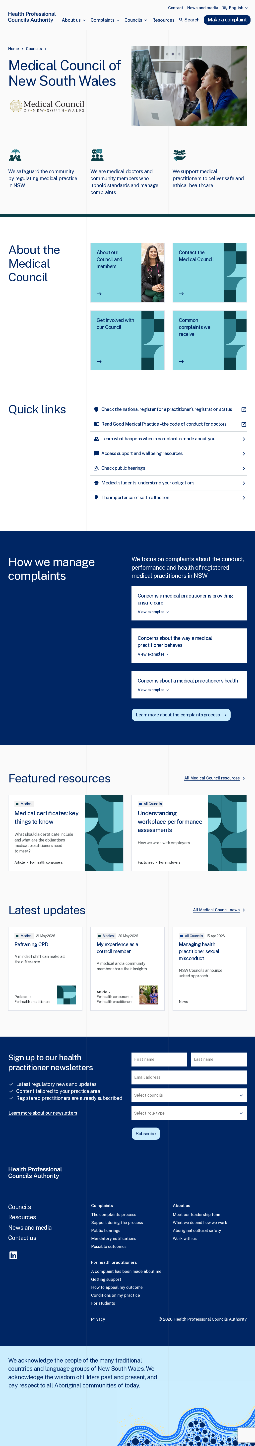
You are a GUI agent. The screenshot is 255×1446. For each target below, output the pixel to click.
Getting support (106, 1279)
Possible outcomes (109, 1246)
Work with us (185, 1238)
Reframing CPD (31, 944)
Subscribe (146, 1133)
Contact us (22, 1237)
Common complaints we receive (194, 327)
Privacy (98, 1319)
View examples (151, 611)
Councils (133, 20)
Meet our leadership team (197, 1214)
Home (13, 48)
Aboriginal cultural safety (197, 1230)
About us (71, 20)
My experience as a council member (117, 947)
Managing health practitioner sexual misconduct (199, 951)
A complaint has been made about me (126, 1271)
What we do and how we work (200, 1222)
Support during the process (117, 1222)
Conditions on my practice (115, 1295)
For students (103, 1303)
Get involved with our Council (115, 323)
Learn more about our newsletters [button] (42, 1113)
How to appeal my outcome (117, 1287)
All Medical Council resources (212, 778)
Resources (163, 20)
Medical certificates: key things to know (46, 817)
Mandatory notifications (113, 1238)
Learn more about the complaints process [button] (178, 714)
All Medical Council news (216, 910)
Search (192, 19)
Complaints (103, 20)
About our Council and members (109, 259)
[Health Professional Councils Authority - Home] (32, 18)
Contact (175, 7)
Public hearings (105, 1230)
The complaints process (113, 1214)
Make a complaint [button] (227, 20)
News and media (202, 7)
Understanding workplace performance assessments (170, 821)
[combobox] (239, 8)
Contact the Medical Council (196, 255)
